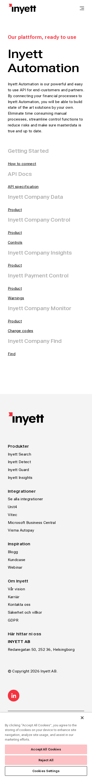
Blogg (13, 551)
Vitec (12, 514)
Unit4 (12, 506)
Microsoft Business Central (32, 522)
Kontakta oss (19, 604)
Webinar (15, 567)
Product (15, 232)
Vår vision (16, 589)
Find (11, 353)
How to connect (22, 163)
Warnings (16, 298)
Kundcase (17, 559)
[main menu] (82, 9)
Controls (15, 242)
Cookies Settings (46, 771)
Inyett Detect (19, 461)
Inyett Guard (18, 469)
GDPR (13, 620)
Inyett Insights (20, 477)
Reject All (46, 760)
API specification (23, 186)
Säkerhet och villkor (25, 612)
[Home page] (22, 9)
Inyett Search (19, 454)
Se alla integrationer (25, 499)
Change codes (20, 330)
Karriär (13, 596)
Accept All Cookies (46, 749)
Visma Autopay (21, 530)
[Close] (82, 717)
